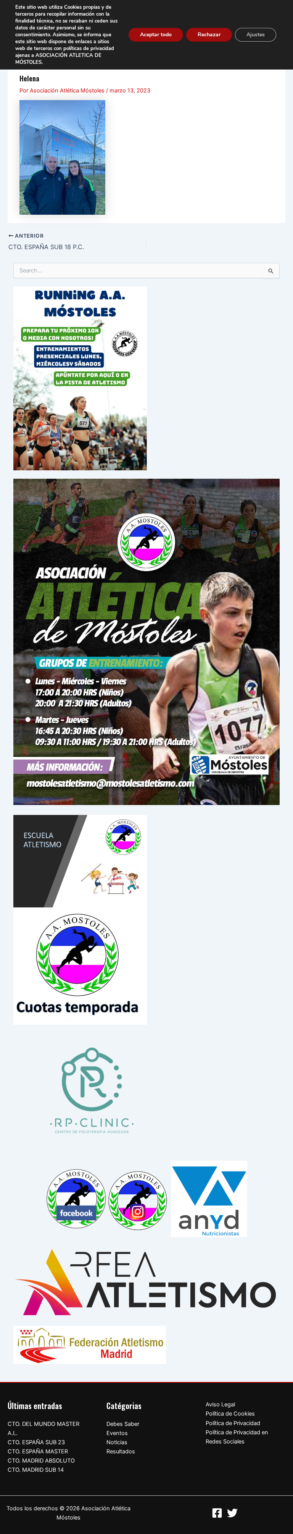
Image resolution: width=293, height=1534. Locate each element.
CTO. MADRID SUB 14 (36, 1469)
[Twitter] (232, 1513)
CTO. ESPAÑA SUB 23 (36, 1442)
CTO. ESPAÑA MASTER (38, 1451)
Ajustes (255, 34)
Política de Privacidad (233, 1423)
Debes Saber (122, 1424)
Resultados (120, 1451)
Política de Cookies (230, 1413)
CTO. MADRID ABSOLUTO (41, 1460)
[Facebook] (217, 1513)
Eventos (117, 1433)
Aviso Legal (220, 1404)
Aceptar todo (156, 34)
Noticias (116, 1442)
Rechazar (209, 34)
